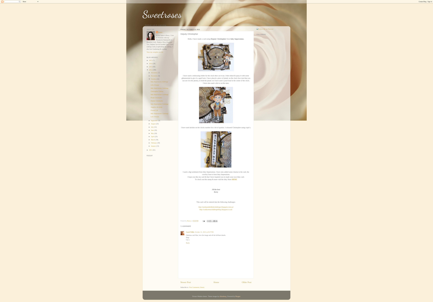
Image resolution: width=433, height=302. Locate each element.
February (154, 143)
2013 (151, 67)
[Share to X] (212, 221)
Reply (188, 243)
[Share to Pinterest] (216, 221)
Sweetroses (162, 14)
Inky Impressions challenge (159, 82)
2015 (151, 60)
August (153, 124)
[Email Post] (203, 221)
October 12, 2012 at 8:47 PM (204, 232)
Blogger (237, 296)
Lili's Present (155, 85)
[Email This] (208, 221)
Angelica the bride (156, 107)
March (153, 140)
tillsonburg (223, 296)
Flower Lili (154, 110)
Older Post (246, 282)
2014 (151, 63)
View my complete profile (155, 52)
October (154, 79)
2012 (151, 70)
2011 (151, 150)
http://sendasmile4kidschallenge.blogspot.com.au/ (216, 207)
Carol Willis (190, 232)
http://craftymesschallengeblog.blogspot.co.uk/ (215, 209)
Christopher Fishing (157, 91)
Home (216, 282)
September (154, 121)
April (153, 136)
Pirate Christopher (156, 98)
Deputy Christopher (157, 101)
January (153, 146)
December (154, 73)
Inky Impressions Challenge (159, 88)
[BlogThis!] (210, 221)
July (152, 127)
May (152, 133)
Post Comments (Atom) (196, 287)
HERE (234, 179)
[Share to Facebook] (214, 221)
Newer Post (185, 282)
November (154, 76)
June (152, 130)
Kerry (160, 32)
